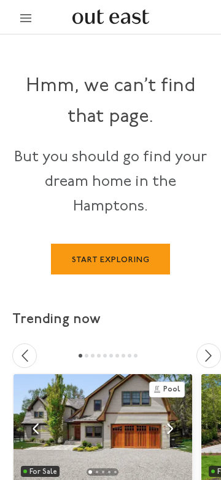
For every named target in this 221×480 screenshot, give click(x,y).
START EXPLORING (111, 260)
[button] (35, 429)
